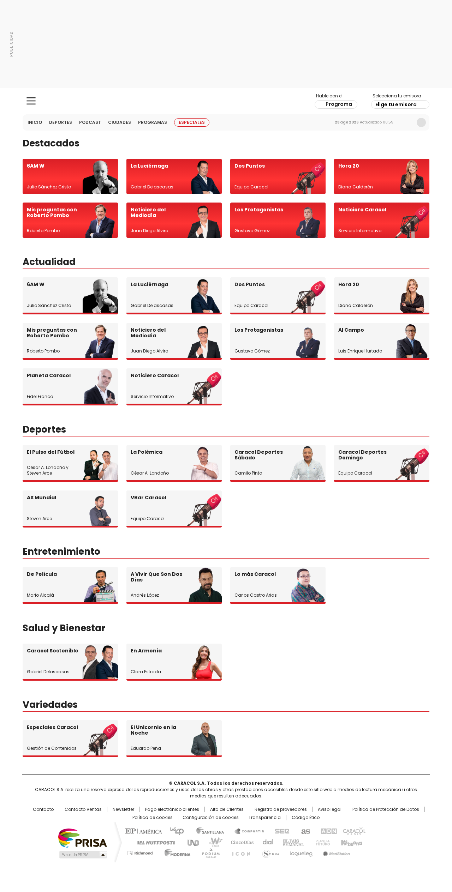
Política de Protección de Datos (385, 809)
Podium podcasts (209, 852)
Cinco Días (240, 842)
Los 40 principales (174, 831)
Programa (339, 104)
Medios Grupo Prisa (82, 854)
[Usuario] (421, 122)
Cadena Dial (266, 842)
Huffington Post (153, 842)
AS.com (304, 831)
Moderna (175, 852)
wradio (212, 842)
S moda (269, 852)
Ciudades (119, 122)
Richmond (140, 852)
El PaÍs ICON (239, 852)
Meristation (335, 852)
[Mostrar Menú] (31, 101)
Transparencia (265, 817)
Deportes (60, 122)
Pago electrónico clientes (172, 809)
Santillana (207, 831)
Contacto (43, 809)
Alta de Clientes (227, 809)
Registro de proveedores (281, 809)
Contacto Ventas (83, 809)
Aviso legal (329, 809)
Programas (152, 122)
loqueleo (301, 852)
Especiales (192, 122)
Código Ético (306, 817)
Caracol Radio (226, 101)
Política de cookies (152, 817)
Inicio (35, 122)
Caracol (353, 831)
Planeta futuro (321, 842)
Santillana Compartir (246, 831)
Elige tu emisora (396, 104)
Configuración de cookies (211, 817)
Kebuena (351, 842)
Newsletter (406, 122)
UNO (191, 842)
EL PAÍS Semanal (291, 842)
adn (327, 831)
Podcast (90, 122)
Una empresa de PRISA (82, 837)
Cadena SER (280, 831)
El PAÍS (143, 831)
